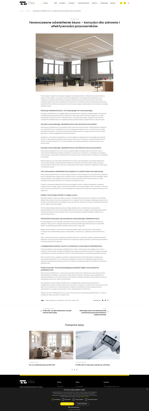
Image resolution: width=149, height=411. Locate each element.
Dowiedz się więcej (84, 396)
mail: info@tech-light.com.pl (111, 386)
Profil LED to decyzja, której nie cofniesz (93, 365)
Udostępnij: (97, 300)
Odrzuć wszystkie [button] (82, 403)
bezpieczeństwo (50, 300)
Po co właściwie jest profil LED (42, 365)
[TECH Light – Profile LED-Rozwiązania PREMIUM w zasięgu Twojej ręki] (27, 3)
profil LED (68, 300)
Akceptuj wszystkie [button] (67, 403)
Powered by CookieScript (74, 409)
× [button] (147, 389)
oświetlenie (60, 300)
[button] (74, 407)
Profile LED (60, 386)
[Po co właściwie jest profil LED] (51, 345)
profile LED (75, 300)
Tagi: (42, 300)
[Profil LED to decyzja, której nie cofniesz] (98, 345)
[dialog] (74, 399)
